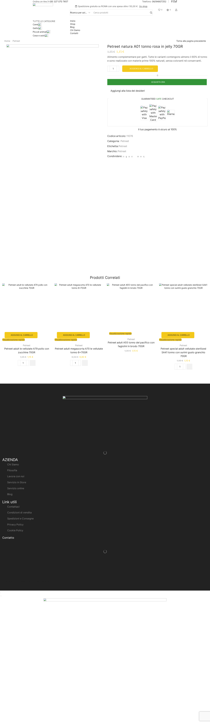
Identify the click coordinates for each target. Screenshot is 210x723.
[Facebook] (172, 1)
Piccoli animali (40, 31)
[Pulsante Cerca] (151, 12)
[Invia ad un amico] (135, 156)
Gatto (35, 28)
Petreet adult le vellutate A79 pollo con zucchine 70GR (26, 350)
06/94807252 (159, 1)
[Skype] (143, 156)
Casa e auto (39, 35)
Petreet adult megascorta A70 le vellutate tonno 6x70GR (79, 350)
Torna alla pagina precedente (191, 41)
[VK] (129, 156)
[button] (33, 363)
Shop (72, 24)
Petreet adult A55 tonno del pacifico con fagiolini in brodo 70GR (131, 344)
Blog (72, 27)
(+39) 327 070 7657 (58, 1)
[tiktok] (176, 1)
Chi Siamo (75, 30)
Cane (35, 24)
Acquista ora (158, 82)
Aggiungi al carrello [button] (22, 335)
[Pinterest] (132, 156)
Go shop (143, 6)
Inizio (72, 21)
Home (7, 41)
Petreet (16, 41)
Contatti (74, 33)
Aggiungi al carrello (141, 68)
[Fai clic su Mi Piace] (126, 156)
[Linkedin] (138, 156)
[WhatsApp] (140, 156)
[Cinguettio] (123, 156)
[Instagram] (174, 1)
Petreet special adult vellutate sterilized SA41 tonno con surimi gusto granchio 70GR (183, 352)
